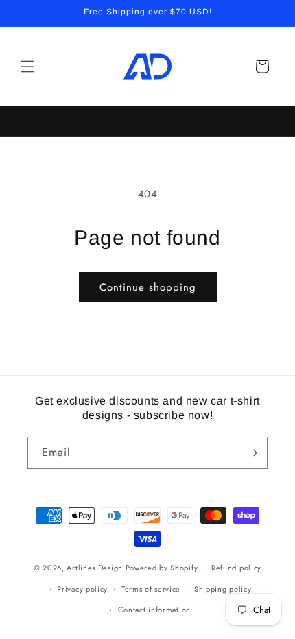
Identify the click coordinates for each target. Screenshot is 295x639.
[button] (27, 66)
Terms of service (150, 588)
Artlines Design (95, 567)
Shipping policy (223, 588)
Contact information (154, 609)
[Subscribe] (252, 453)
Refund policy (236, 567)
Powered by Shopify (162, 567)
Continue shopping (147, 287)
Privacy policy (82, 588)
